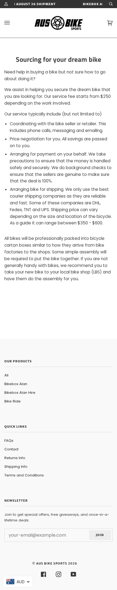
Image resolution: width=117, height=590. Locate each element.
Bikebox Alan (15, 383)
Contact (11, 449)
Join (100, 535)
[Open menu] (12, 23)
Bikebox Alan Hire (19, 392)
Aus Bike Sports (51, 563)
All (6, 375)
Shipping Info (15, 466)
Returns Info (14, 457)
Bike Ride (12, 401)
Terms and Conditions (24, 475)
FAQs (8, 440)
